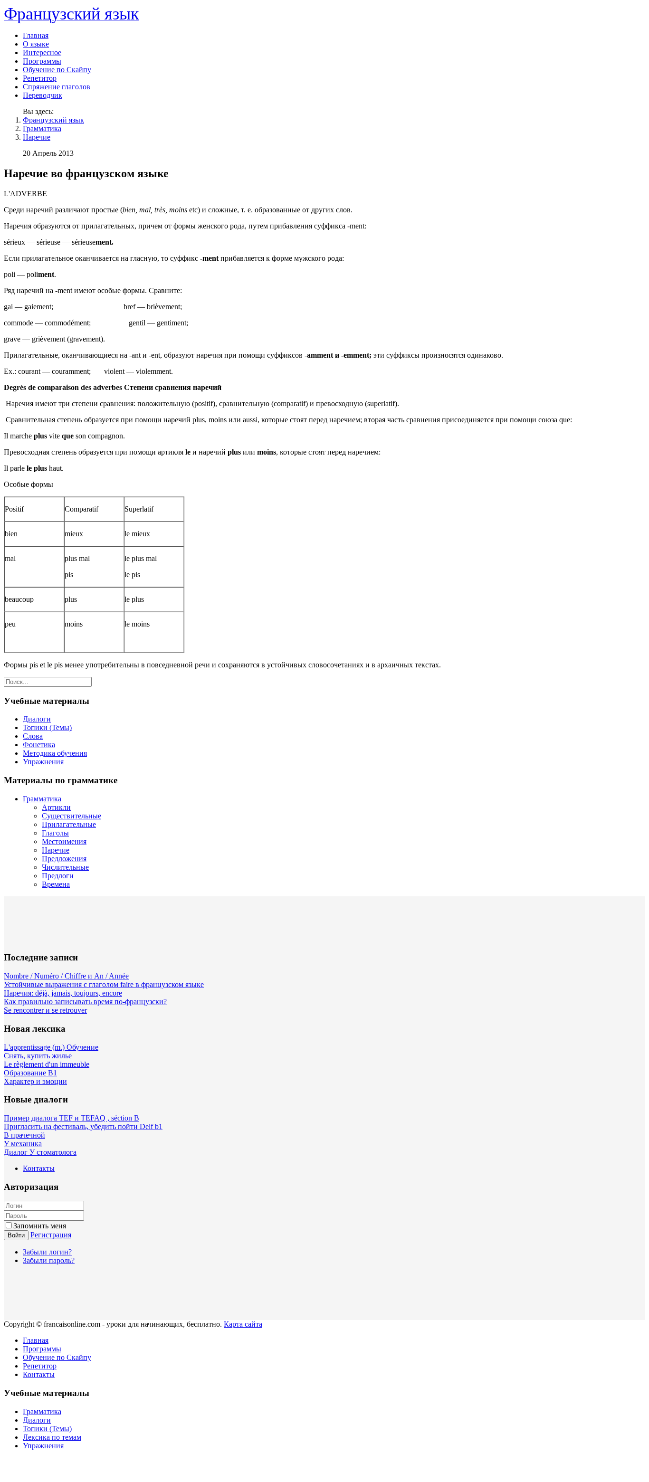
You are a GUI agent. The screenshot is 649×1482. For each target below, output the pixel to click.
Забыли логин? (47, 1252)
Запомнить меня (39, 1226)
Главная (35, 35)
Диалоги (37, 719)
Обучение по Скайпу (57, 70)
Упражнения (43, 762)
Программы (42, 61)
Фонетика (39, 745)
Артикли (56, 807)
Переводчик (42, 95)
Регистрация (50, 1235)
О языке (36, 44)
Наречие (36, 137)
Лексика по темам (52, 1437)
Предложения (64, 859)
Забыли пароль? (49, 1260)
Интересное (42, 52)
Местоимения (64, 841)
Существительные (71, 816)
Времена (56, 884)
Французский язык (53, 120)
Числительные (65, 867)
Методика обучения (55, 753)
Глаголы (55, 833)
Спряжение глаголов (56, 87)
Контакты (39, 1168)
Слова (33, 736)
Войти (16, 1235)
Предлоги (58, 876)
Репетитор (40, 78)
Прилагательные (69, 824)
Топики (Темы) (47, 727)
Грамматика (42, 128)
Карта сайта (243, 1324)
